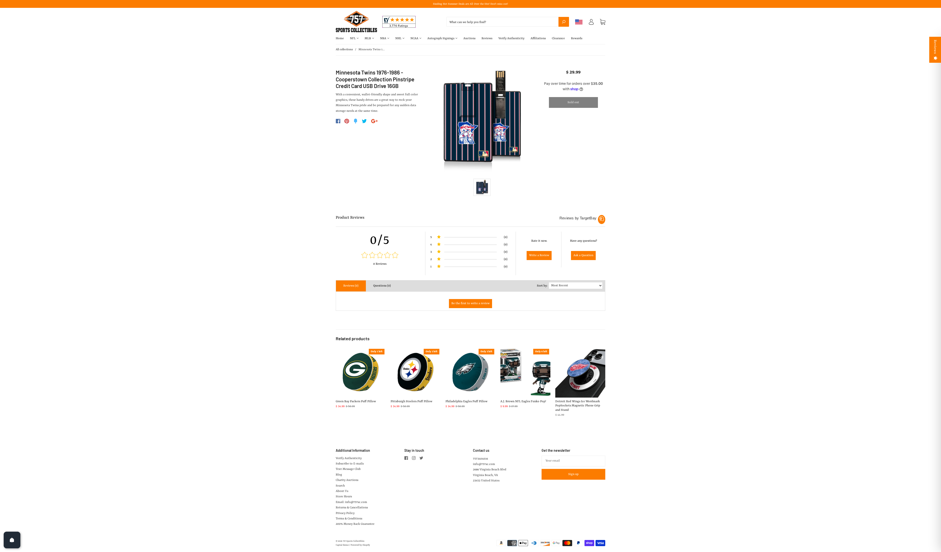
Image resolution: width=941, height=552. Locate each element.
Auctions (469, 38)
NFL (353, 38)
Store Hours (344, 496)
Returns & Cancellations (352, 507)
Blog (339, 475)
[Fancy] (355, 121)
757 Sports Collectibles (353, 541)
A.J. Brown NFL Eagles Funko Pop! (523, 401)
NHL (398, 38)
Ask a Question (583, 255)
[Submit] (563, 22)
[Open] (12, 540)
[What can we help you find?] (507, 22)
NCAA (414, 38)
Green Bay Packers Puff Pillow (356, 401)
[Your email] (573, 461)
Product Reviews (350, 217)
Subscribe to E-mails (350, 463)
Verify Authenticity (511, 38)
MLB (368, 38)
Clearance (558, 38)
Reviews (487, 38)
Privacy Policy (345, 513)
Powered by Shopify (360, 545)
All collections (344, 49)
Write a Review (539, 255)
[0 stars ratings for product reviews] (380, 256)
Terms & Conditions (349, 518)
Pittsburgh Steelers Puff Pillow (411, 401)
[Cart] (602, 22)
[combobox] (507, 22)
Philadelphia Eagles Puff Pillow (466, 401)
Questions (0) (382, 286)
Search (340, 486)
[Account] (591, 23)
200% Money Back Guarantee (355, 524)
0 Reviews (379, 264)
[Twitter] (364, 121)
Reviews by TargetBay (577, 218)
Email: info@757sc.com (351, 502)
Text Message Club (348, 469)
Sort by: (542, 286)
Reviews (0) (351, 286)
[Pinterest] (346, 121)
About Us (342, 491)
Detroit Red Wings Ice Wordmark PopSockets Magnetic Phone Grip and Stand (577, 406)
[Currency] (579, 21)
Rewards (576, 38)
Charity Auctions (347, 480)
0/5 (380, 240)
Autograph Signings (441, 38)
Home (340, 38)
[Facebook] (338, 121)
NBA (383, 38)
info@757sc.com (484, 464)
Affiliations (538, 38)
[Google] (374, 121)
